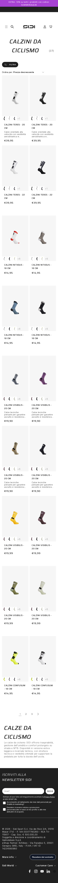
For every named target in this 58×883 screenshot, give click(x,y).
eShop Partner (9, 843)
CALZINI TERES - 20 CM (14, 126)
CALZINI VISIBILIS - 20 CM (14, 406)
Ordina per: (7, 72)
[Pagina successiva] (38, 714)
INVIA (50, 791)
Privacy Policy (49, 797)
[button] (6, 27)
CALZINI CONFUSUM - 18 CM (14, 687)
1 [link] (20, 714)
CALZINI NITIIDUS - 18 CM (14, 266)
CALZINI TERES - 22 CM (14, 196)
